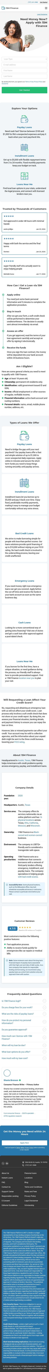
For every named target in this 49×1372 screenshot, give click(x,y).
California (33, 823)
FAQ (3, 1182)
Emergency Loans (24, 581)
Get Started (43, 2)
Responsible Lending (10, 1196)
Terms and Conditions (33, 1187)
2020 (20, 795)
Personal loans (30, 1173)
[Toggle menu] (46, 8)
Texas (27, 805)
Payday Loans (24, 127)
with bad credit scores (28, 877)
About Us (5, 1173)
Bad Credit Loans (24, 533)
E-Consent (6, 1201)
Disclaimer (5, 84)
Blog (26, 1182)
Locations (28, 1178)
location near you (26, 678)
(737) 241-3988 (33, 2)
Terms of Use (29, 82)
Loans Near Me (24, 184)
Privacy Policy (38, 82)
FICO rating (19, 742)
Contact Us (6, 1187)
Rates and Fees (30, 1191)
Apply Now (24, 1143)
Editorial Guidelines (9, 1205)
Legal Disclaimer (31, 1201)
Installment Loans (24, 156)
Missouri (22, 826)
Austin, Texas (24, 760)
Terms (18, 1147)
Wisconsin (35, 826)
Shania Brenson (11, 1080)
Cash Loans (24, 622)
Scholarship (29, 1205)
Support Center (8, 1191)
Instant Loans (7, 1178)
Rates (22, 1147)
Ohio (26, 823)
